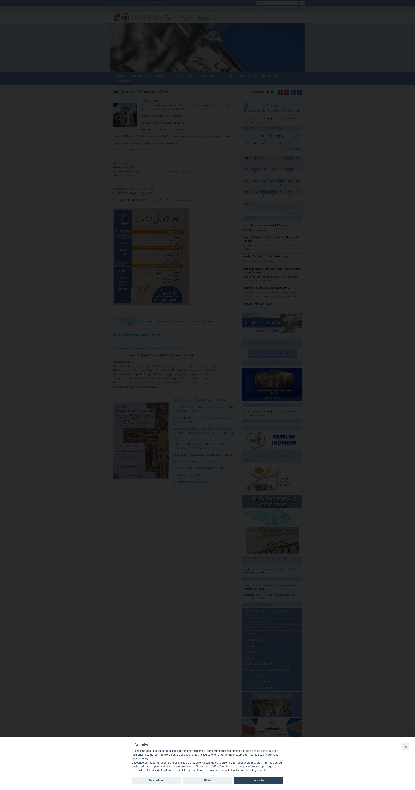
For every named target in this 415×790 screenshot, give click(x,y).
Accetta (259, 780)
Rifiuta (207, 780)
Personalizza (156, 780)
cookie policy (248, 770)
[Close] (405, 746)
